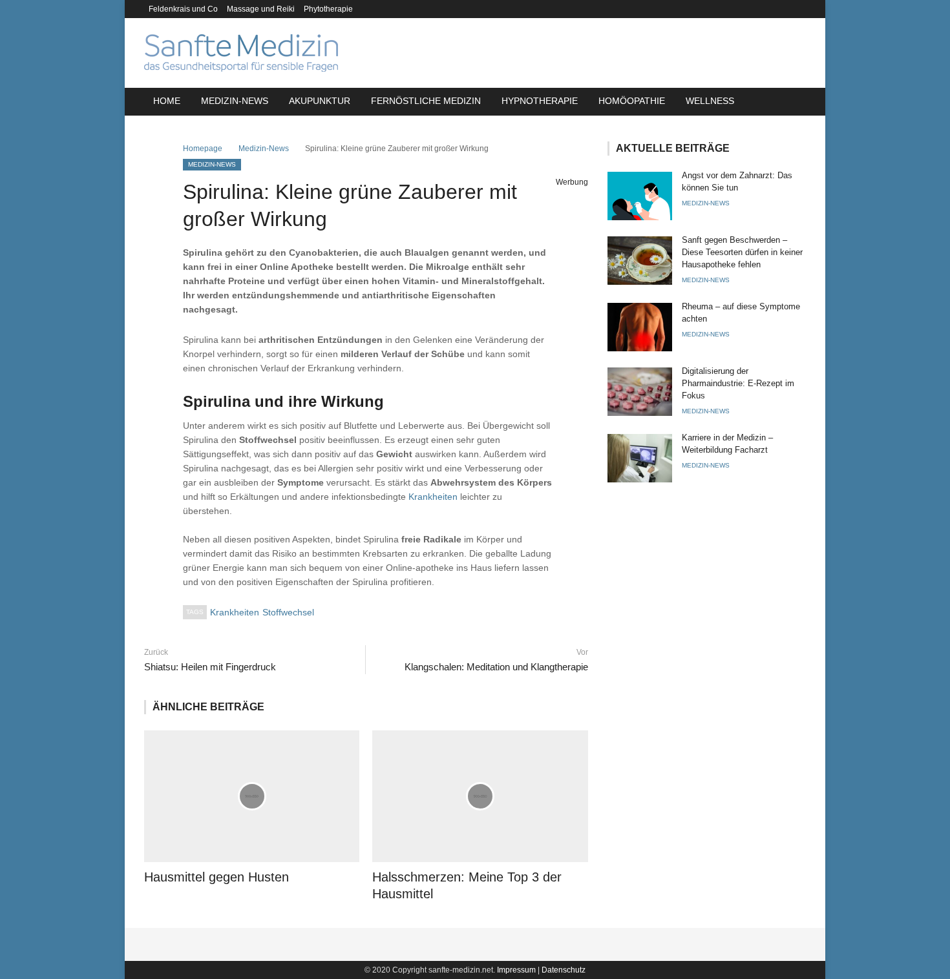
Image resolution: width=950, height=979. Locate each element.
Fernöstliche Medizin (426, 101)
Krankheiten (433, 496)
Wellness (710, 101)
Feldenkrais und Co (183, 9)
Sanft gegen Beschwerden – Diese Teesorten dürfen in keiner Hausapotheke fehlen (742, 252)
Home (166, 101)
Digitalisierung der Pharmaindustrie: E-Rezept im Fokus (738, 383)
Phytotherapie (328, 9)
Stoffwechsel (288, 612)
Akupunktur (319, 101)
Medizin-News (234, 101)
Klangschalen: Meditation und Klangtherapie (496, 666)
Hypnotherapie (539, 101)
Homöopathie (631, 101)
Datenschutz (564, 969)
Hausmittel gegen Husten (216, 877)
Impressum (516, 969)
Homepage (202, 148)
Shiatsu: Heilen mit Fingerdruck (210, 666)
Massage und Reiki (261, 9)
